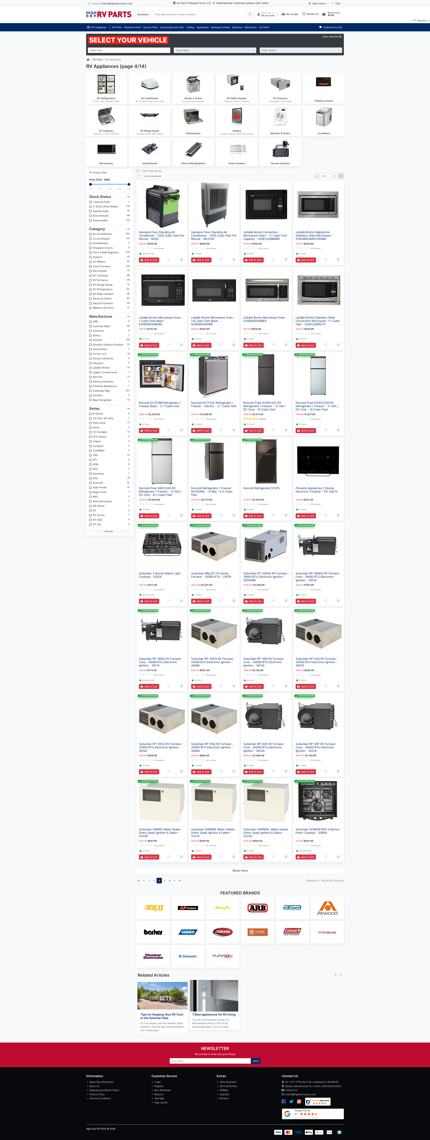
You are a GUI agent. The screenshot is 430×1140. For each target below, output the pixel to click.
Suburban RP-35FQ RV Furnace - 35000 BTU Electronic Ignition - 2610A (161, 747)
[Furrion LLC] (222, 956)
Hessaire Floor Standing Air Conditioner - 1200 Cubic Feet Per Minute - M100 (161, 235)
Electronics (250, 27)
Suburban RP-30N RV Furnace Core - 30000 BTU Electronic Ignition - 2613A (263, 662)
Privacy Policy (97, 1094)
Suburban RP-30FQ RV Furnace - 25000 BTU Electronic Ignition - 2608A (213, 662)
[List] (335, 176)
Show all (109, 531)
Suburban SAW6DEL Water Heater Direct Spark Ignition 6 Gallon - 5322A (265, 833)
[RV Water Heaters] (236, 84)
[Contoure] (327, 932)
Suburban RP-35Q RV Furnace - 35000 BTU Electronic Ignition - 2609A (212, 747)
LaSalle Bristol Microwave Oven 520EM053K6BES (264, 319)
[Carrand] (222, 932)
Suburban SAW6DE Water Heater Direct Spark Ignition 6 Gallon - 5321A (213, 833)
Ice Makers (324, 133)
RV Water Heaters (237, 98)
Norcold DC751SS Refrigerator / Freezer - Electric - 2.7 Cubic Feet (213, 404)
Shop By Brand (228, 1081)
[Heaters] (236, 117)
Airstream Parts (132, 27)
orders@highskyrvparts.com (300, 1094)
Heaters (236, 130)
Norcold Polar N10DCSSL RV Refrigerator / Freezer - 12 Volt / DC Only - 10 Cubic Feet (264, 406)
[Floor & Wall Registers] (193, 149)
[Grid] (341, 176)
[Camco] (188, 932)
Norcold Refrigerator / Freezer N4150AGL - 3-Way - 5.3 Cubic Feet (211, 491)
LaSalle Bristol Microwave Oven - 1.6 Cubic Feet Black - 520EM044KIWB (213, 321)
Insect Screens (236, 163)
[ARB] (257, 908)
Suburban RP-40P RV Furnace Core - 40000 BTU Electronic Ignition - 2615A (315, 747)
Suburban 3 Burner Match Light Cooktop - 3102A (160, 575)
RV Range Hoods (149, 130)
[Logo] (109, 14)
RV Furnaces (280, 98)
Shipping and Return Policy (104, 1090)
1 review (262, 419)
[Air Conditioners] (149, 84)
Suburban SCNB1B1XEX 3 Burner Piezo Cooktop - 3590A (317, 831)
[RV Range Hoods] (149, 117)
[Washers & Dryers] (280, 117)
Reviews (224, 1098)
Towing (190, 27)
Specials (224, 1094)
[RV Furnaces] (280, 84)
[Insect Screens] (236, 149)
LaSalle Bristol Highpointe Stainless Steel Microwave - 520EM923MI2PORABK (314, 235)
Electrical (237, 27)
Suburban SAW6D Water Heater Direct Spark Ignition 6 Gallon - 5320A (160, 833)
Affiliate (224, 1090)
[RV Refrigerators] (106, 84)
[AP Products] (188, 908)
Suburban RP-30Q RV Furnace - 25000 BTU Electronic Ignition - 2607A (317, 662)
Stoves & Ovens (193, 98)
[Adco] (153, 908)
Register (159, 1086)
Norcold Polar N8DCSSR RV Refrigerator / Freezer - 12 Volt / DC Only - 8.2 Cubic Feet (160, 491)
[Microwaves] (106, 149)
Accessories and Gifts (172, 27)
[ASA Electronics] (292, 908)
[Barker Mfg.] (153, 932)
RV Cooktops (106, 130)
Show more (240, 870)
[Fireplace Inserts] (323, 84)
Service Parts (150, 27)
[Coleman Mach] (292, 932)
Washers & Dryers (280, 133)
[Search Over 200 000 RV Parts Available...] (250, 14)
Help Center (161, 1102)
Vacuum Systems (280, 163)
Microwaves (106, 163)
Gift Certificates (228, 1086)
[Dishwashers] (193, 117)
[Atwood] (327, 908)
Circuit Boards (150, 163)
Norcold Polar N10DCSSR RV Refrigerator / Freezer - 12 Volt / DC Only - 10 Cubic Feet (317, 406)
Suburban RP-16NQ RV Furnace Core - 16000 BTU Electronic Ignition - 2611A (160, 662)
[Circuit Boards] (149, 149)
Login (158, 1081)
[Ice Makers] (323, 117)
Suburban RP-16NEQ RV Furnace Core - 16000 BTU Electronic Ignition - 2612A (317, 577)
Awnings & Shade (220, 27)
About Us (94, 1086)
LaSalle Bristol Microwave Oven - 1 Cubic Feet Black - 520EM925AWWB (161, 321)
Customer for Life (332, 27)
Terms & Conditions (99, 1098)
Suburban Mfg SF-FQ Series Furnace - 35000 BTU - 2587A (211, 575)
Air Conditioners (150, 98)
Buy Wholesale (162, 1090)
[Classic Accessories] (257, 932)
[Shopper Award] (318, 1102)
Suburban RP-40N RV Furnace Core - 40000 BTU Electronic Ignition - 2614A (263, 747)
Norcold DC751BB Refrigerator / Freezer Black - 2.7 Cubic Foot (160, 404)
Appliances (203, 27)
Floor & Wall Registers (193, 163)
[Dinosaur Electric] (153, 956)
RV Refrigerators (106, 98)
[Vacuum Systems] (280, 149)
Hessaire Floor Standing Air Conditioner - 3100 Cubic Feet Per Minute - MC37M (214, 235)
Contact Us (291, 1090)
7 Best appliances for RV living (213, 1014)
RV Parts (117, 27)
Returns (159, 1094)
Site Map (159, 1098)
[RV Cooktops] (106, 117)
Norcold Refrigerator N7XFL (261, 488)
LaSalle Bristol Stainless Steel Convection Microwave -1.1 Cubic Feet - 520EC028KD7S (318, 321)
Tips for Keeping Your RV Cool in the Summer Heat (161, 1016)
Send (256, 1060)
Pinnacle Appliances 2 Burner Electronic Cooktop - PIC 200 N (316, 489)
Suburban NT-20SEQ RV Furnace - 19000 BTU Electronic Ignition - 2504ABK (266, 577)
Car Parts (264, 27)
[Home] (88, 59)
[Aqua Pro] (222, 908)
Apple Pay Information (101, 1081)
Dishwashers (193, 133)
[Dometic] (188, 956)
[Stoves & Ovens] (193, 84)
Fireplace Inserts (324, 100)
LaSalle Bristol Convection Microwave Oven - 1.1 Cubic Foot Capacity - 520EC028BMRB (265, 235)
